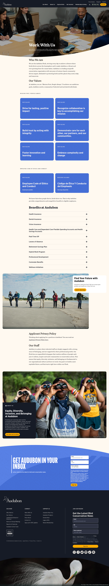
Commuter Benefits (36, 262)
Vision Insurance (35, 224)
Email (72, 456)
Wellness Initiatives (36, 267)
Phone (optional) (74, 465)
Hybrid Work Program (37, 252)
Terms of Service (84, 471)
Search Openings (80, 290)
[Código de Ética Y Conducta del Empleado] (72, 183)
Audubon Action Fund (12, 526)
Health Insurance (35, 214)
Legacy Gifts (46, 520)
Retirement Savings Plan (38, 247)
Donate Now (46, 517)
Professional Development (38, 257)
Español (104, 1)
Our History (9, 515)
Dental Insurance (35, 219)
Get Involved (70, 4)
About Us (52, 4)
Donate (103, 4)
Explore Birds (60, 4)
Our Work (45, 4)
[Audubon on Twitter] (82, 552)
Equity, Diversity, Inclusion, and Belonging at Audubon (18, 413)
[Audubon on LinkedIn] (85, 552)
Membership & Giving (80, 4)
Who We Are (9, 512)
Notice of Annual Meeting (13, 521)
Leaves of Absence (36, 242)
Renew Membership (48, 522)
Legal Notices (26, 540)
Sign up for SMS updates (31, 522)
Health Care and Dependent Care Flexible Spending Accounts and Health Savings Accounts (56, 230)
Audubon (7, 4)
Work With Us (28, 512)
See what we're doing (12, 434)
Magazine (99, 1)
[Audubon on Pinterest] (93, 552)
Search (89, 4)
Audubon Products (48, 515)
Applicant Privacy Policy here (38, 340)
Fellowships (28, 515)
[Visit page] (46, 301)
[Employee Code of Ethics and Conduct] (37, 183)
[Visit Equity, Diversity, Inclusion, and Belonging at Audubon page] (54, 404)
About (31, 40)
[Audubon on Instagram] (74, 552)
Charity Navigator (9, 533)
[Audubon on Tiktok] (89, 552)
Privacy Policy (76, 471)
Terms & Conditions (79, 481)
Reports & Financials (11, 524)
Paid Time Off (34, 236)
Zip (72, 461)
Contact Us (28, 520)
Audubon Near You (48, 512)
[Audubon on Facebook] (78, 552)
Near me (96, 4)
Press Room (28, 517)
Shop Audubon (92, 1)
